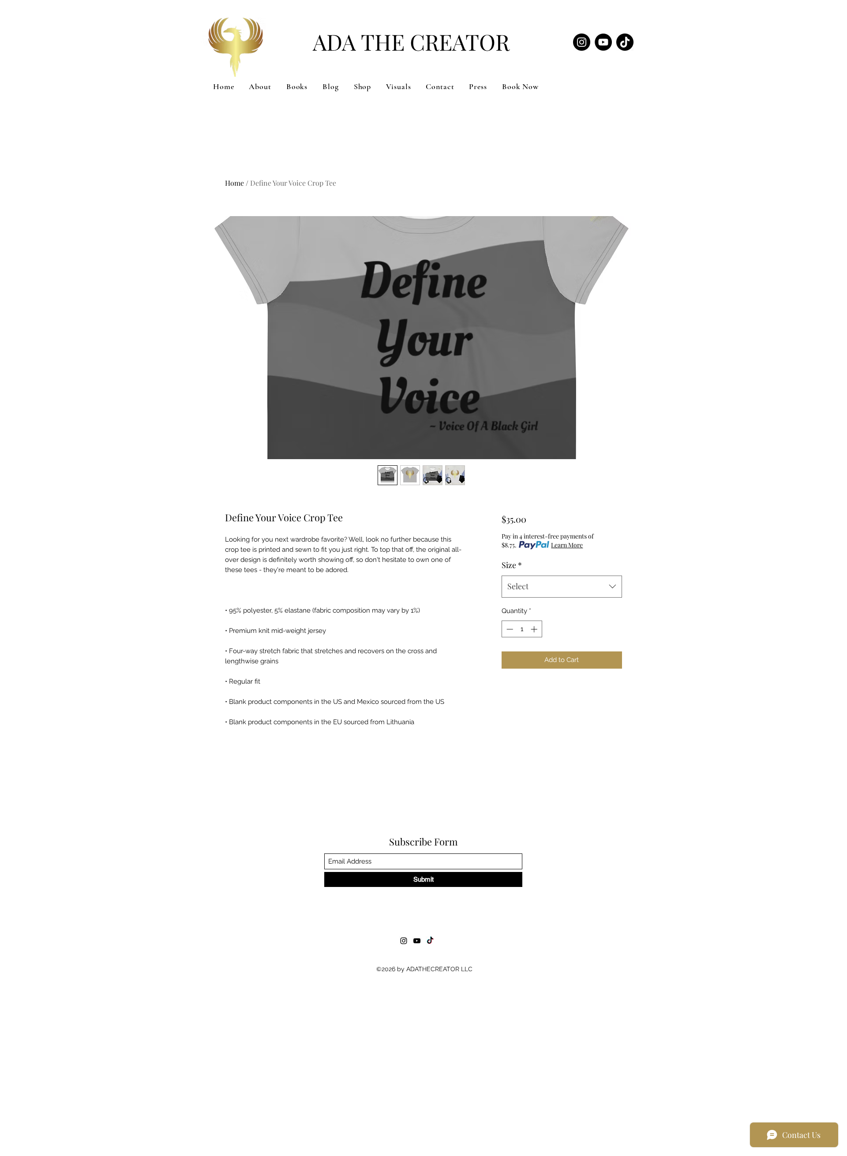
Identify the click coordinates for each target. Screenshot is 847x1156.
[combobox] (562, 587)
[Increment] (535, 629)
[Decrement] (509, 629)
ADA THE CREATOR (411, 41)
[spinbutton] (521, 629)
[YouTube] (603, 42)
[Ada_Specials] (581, 42)
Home (234, 182)
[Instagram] (403, 940)
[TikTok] (624, 42)
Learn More (567, 545)
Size (512, 565)
